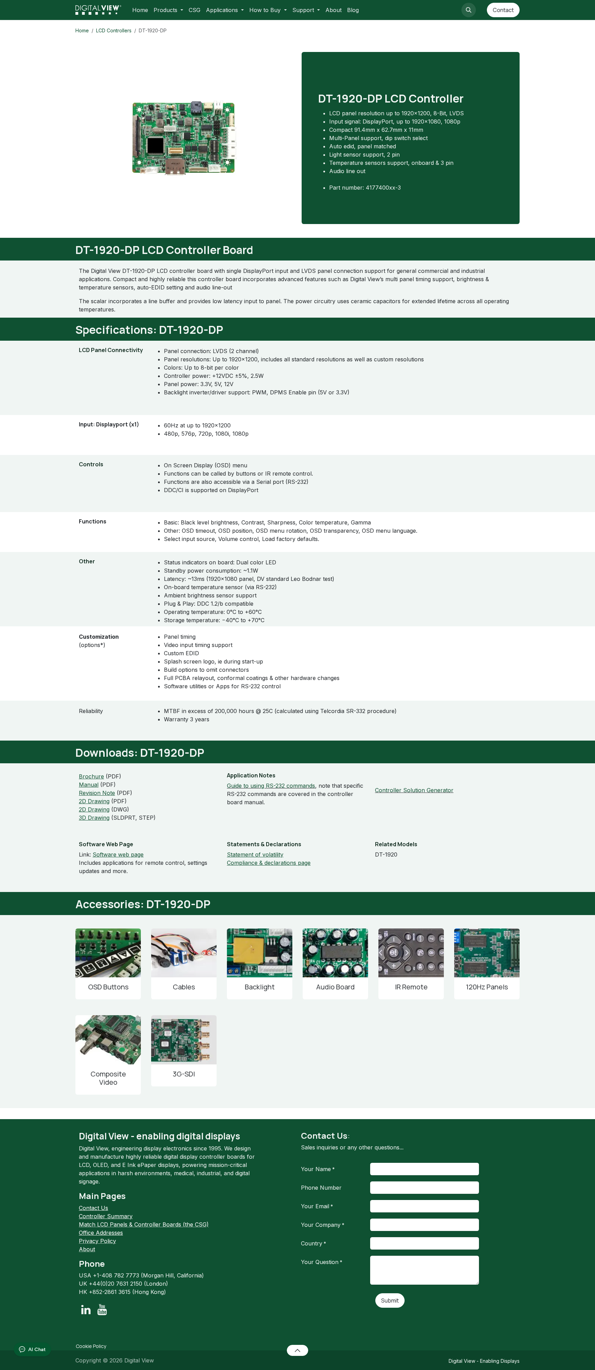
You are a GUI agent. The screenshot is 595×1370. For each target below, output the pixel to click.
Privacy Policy (97, 1241)
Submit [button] (390, 1300)
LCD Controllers (114, 30)
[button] (468, 10)
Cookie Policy (91, 1346)
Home (82, 30)
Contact (503, 10)
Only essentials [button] (470, 1359)
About (87, 1249)
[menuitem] (140, 10)
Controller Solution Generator (414, 790)
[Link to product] (108, 953)
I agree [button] (506, 1359)
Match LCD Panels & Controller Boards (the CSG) (144, 1224)
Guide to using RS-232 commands (271, 785)
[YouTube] (102, 1310)
